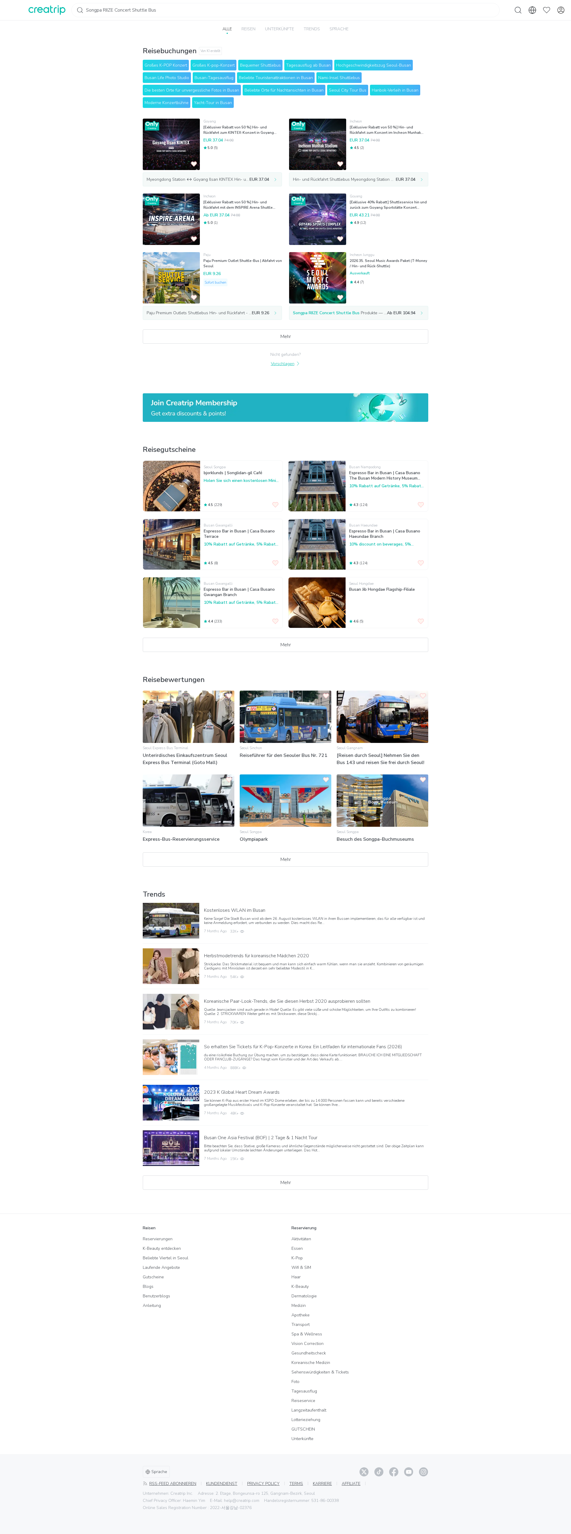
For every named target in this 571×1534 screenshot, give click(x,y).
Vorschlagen (282, 364)
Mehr (285, 336)
